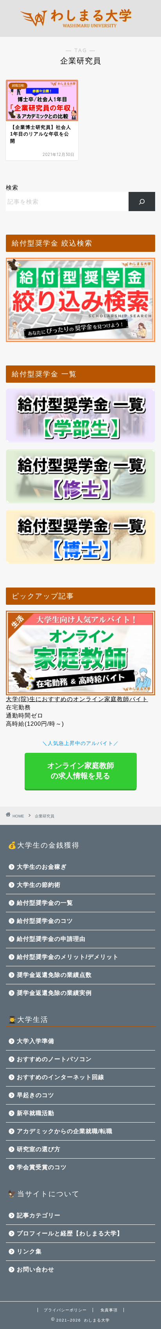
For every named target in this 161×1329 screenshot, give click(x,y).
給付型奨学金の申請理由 (51, 938)
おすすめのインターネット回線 (60, 1077)
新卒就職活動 (35, 1113)
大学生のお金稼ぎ (42, 866)
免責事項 (109, 1310)
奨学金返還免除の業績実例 (54, 992)
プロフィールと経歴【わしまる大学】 (70, 1233)
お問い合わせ (35, 1269)
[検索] (142, 201)
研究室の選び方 (39, 1149)
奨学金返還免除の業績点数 (54, 974)
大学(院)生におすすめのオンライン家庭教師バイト (77, 699)
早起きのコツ (35, 1095)
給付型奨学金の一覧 (45, 902)
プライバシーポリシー (65, 1310)
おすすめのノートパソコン (54, 1059)
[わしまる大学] (80, 30)
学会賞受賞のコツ (42, 1167)
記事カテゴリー (39, 1215)
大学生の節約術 (39, 884)
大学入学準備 (35, 1041)
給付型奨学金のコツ (45, 920)
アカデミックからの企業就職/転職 (65, 1131)
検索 (12, 187)
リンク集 (29, 1251)
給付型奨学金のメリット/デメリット (68, 956)
